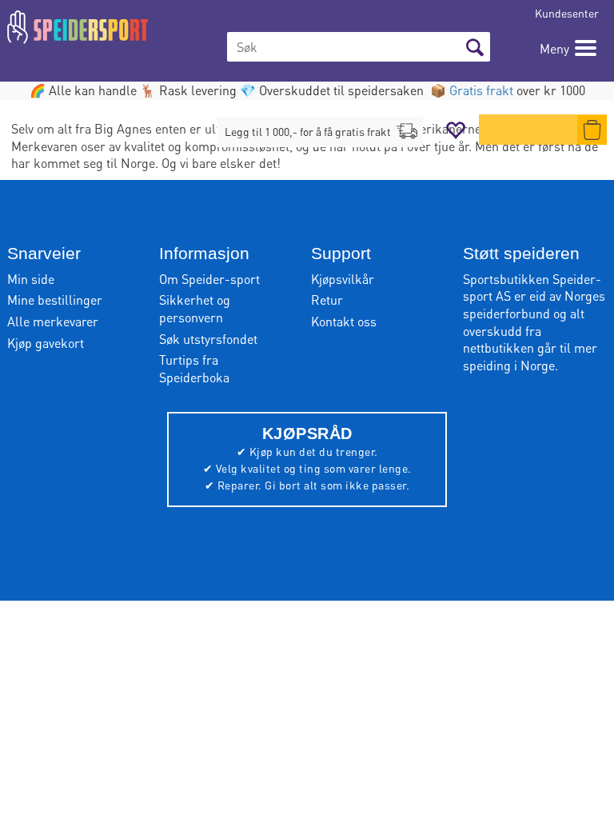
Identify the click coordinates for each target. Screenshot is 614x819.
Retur (327, 299)
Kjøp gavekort (45, 342)
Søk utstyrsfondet (208, 338)
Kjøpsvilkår (342, 278)
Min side (30, 278)
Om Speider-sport (209, 278)
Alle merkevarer (52, 321)
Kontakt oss (344, 321)
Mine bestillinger (54, 299)
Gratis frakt (481, 90)
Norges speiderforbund (534, 304)
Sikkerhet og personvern (194, 308)
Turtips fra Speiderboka (194, 368)
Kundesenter (567, 13)
